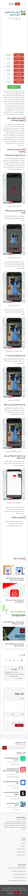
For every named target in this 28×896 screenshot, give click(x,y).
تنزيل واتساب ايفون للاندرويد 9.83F (17, 881)
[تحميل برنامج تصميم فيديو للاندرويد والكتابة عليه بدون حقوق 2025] (23, 769)
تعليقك (22, 698)
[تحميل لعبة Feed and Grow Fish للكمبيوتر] (23, 793)
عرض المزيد (10, 892)
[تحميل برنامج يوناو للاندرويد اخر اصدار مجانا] (23, 759)
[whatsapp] (10, 660)
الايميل (12, 714)
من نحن (23, 843)
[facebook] (18, 660)
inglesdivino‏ (8, 81)
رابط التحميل (14, 86)
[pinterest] (14, 660)
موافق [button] (16, 892)
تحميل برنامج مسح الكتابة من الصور (13, 521)
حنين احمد (17, 18)
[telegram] (6, 660)
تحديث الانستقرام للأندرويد (19, 877)
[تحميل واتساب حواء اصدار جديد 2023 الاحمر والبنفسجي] (14, 593)
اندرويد (15, 19)
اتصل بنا (23, 846)
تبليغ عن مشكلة (21, 849)
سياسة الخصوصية (21, 855)
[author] (19, 17)
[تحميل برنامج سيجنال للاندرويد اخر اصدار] (23, 782)
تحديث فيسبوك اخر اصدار (20, 874)
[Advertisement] (14, 38)
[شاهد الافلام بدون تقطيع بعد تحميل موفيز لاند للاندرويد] (14, 637)
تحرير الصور (21, 655)
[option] (14, 783)
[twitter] (21, 660)
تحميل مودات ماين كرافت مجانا (19, 871)
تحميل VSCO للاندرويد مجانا (15, 523)
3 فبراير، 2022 (11, 18)
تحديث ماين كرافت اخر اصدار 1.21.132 (17, 868)
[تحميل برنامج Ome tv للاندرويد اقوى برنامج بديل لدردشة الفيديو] (14, 572)
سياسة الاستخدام (21, 852)
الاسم (22, 714)
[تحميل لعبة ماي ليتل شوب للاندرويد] (23, 804)
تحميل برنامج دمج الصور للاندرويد (14, 525)
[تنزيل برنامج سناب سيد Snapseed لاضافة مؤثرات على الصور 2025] (14, 615)
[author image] (19, 668)
